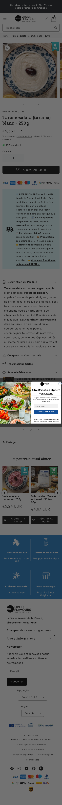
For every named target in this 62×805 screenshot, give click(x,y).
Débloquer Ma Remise (46, 412)
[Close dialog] (60, 383)
